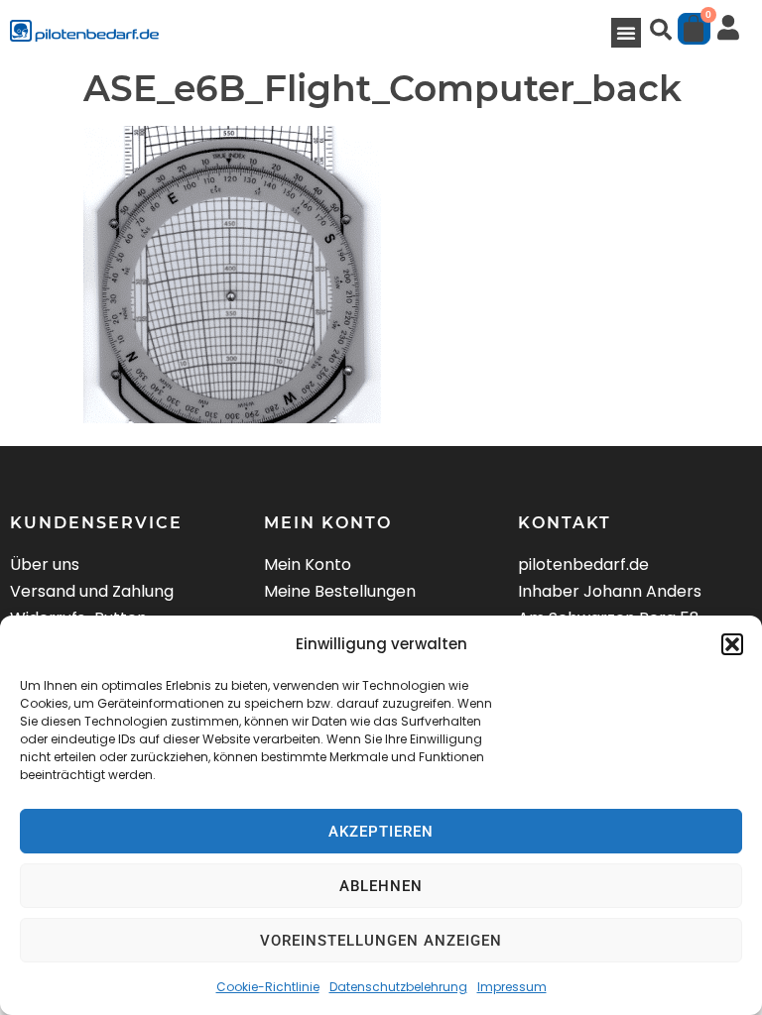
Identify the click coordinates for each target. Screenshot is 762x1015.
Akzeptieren (381, 832)
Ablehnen (381, 886)
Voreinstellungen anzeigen (381, 941)
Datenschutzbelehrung (398, 986)
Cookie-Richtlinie (267, 986)
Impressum (512, 986)
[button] (732, 644)
